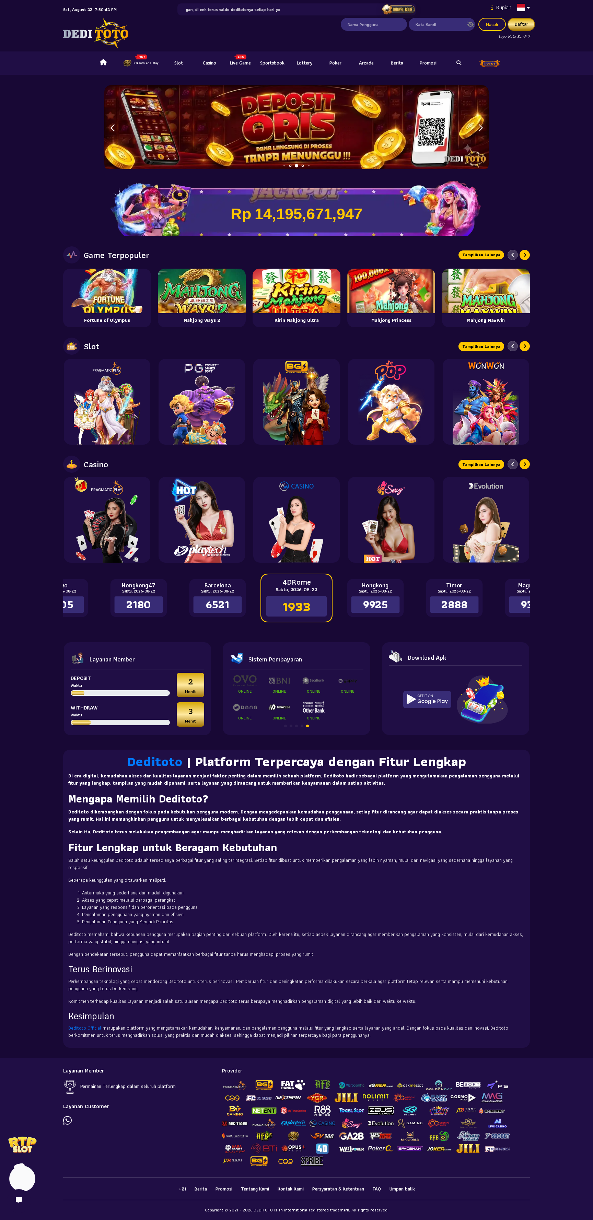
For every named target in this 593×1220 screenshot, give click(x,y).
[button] (480, 128)
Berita (397, 63)
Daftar (521, 24)
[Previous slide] (513, 255)
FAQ (377, 1189)
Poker (335, 63)
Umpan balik (402, 1189)
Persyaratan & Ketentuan (338, 1189)
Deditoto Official (84, 1028)
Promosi (428, 63)
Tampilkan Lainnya (481, 254)
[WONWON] (486, 402)
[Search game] (458, 63)
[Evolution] (486, 520)
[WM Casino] (296, 520)
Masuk (492, 24)
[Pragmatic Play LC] (107, 520)
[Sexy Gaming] (391, 520)
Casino (209, 63)
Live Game (240, 63)
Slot (178, 63)
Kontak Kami (291, 1189)
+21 (182, 1189)
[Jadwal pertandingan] (398, 9)
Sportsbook (272, 63)
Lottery (304, 63)
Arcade (366, 63)
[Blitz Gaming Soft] (296, 402)
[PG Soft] (202, 402)
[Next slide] (525, 255)
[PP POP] (391, 402)
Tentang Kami (255, 1189)
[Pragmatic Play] (107, 402)
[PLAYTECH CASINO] (202, 520)
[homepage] (103, 63)
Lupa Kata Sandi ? (514, 36)
